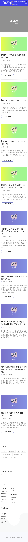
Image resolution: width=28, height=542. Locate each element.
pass (23, 451)
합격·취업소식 (6, 60)
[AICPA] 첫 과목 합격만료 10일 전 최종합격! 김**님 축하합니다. (13, 186)
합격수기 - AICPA (7, 236)
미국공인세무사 (6, 454)
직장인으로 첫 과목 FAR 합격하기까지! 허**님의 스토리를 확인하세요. (14, 369)
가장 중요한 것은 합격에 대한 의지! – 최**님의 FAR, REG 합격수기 (13, 231)
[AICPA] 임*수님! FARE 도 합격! (13, 100)
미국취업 (4, 457)
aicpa (4, 451)
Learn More (7, 75)
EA (18, 451)
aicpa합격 (11, 451)
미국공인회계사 (18, 454)
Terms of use (4, 481)
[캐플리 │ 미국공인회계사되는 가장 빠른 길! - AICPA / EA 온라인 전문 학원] (8, 3)
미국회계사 (13, 457)
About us (3, 475)
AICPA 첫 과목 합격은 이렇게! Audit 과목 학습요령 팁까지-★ (13, 322)
